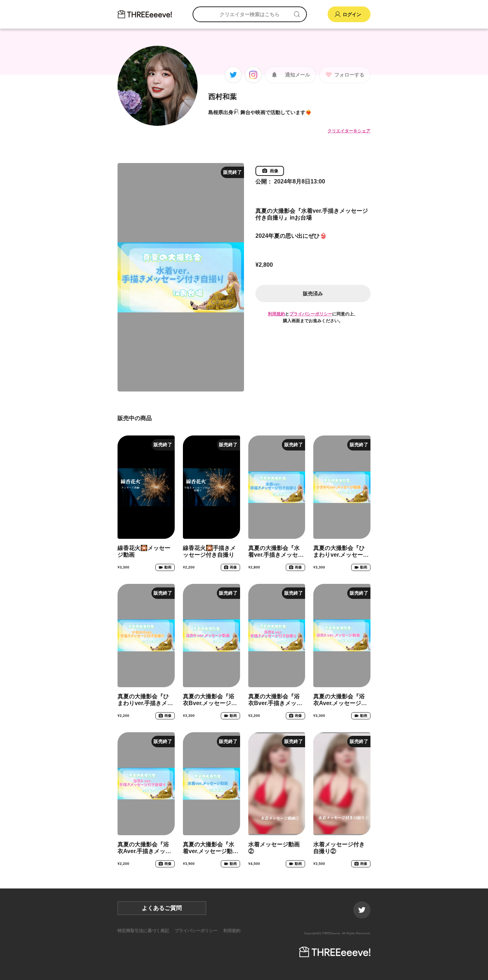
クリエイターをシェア (349, 130)
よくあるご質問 (162, 908)
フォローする (349, 75)
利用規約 (276, 313)
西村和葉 (222, 96)
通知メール (297, 75)
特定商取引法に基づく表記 (143, 930)
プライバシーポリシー (310, 313)
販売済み (313, 293)
